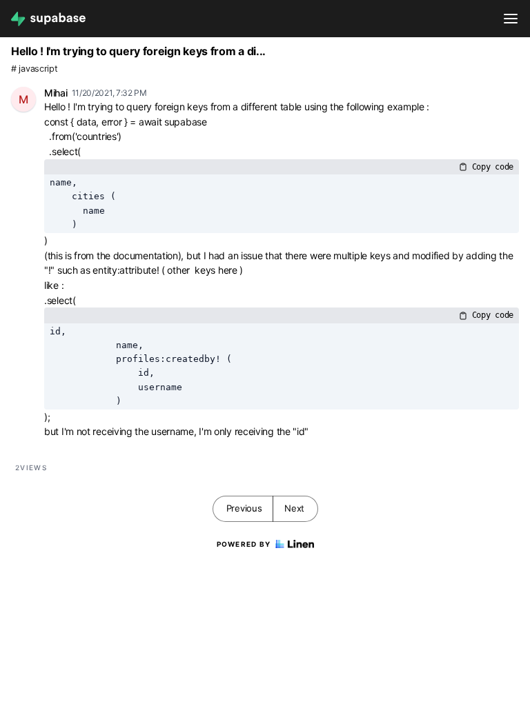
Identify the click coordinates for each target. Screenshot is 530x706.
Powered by (244, 544)
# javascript (34, 68)
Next (294, 508)
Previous (244, 508)
